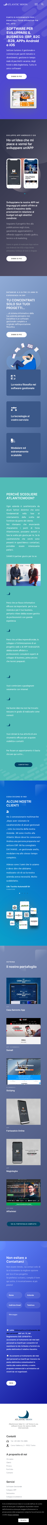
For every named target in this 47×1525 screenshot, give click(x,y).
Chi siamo (9, 1459)
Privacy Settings (13, 1515)
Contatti (9, 1472)
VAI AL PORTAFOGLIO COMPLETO (23, 1224)
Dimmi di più (16, 76)
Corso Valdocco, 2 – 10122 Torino (23, 1445)
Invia (11, 1383)
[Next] (44, 173)
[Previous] (2, 173)
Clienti (8, 1462)
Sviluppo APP (11, 1490)
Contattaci (23, 764)
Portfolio (9, 1469)
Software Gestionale (14, 1486)
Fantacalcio (10, 1493)
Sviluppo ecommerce (14, 1497)
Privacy (9, 1466)
